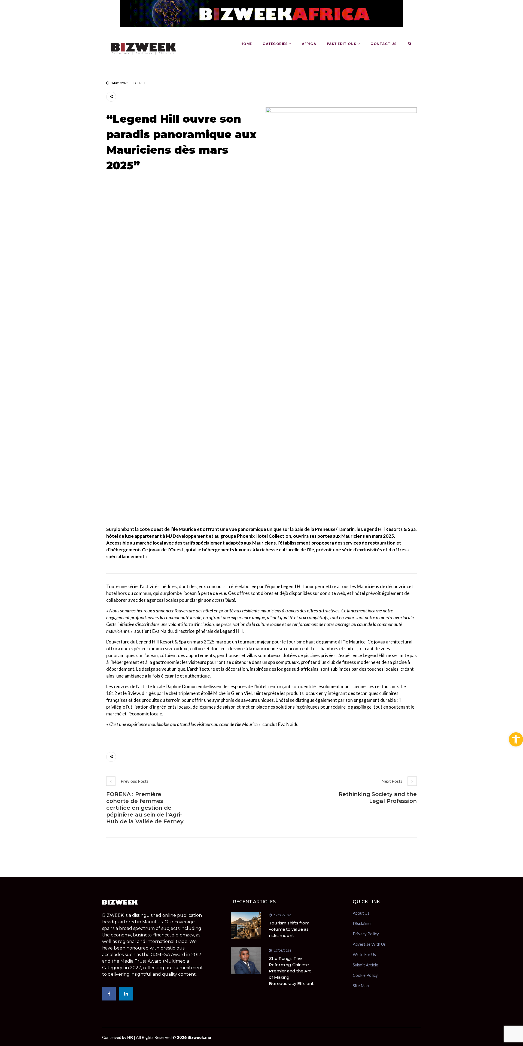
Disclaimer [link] (362, 923)
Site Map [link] (361, 985)
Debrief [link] (139, 83)
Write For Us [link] (364, 954)
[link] (516, 739)
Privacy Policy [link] (366, 933)
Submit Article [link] (365, 964)
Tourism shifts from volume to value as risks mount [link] (289, 929)
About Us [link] (361, 913)
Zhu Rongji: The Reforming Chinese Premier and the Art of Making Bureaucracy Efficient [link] (291, 971)
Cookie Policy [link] (365, 975)
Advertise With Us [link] (369, 944)
